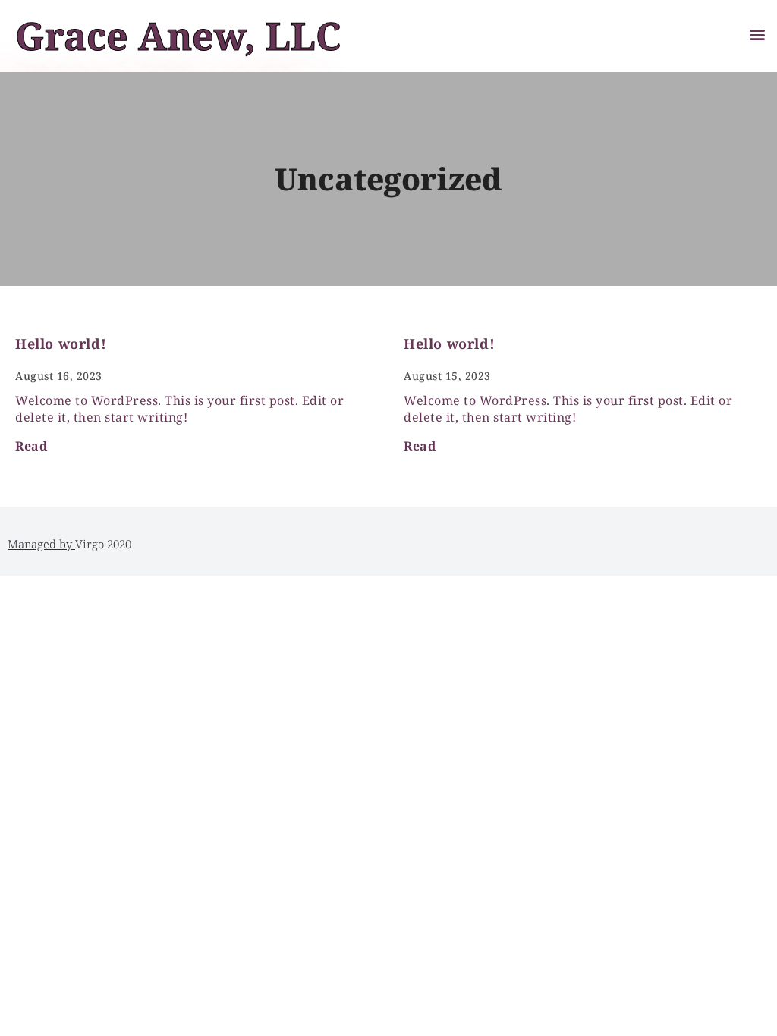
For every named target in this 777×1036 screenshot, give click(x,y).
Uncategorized (388, 178)
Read (31, 446)
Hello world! (60, 343)
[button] (756, 33)
